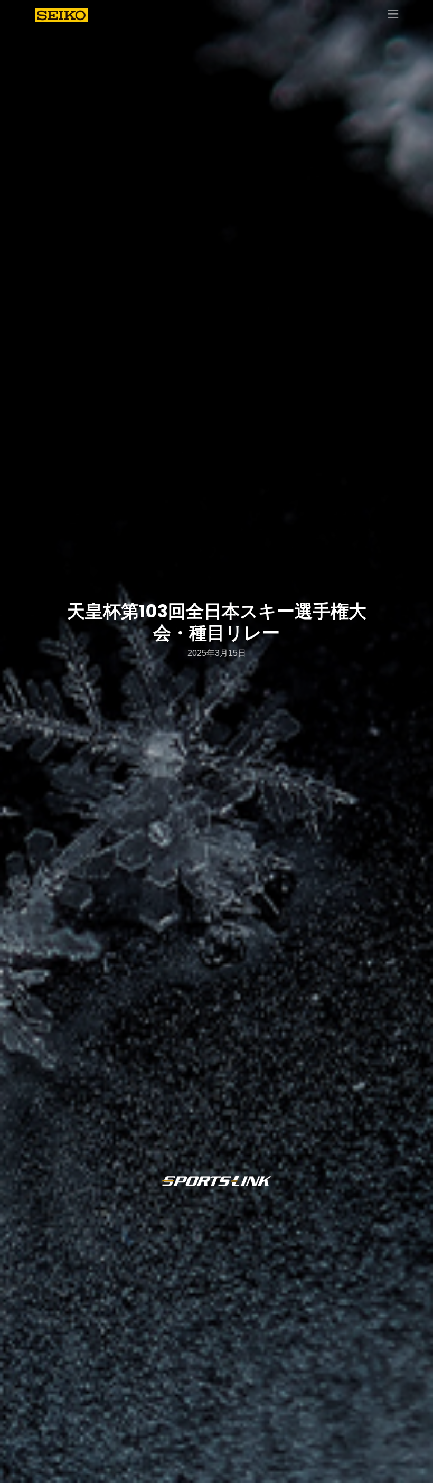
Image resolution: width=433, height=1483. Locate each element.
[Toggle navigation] (393, 15)
